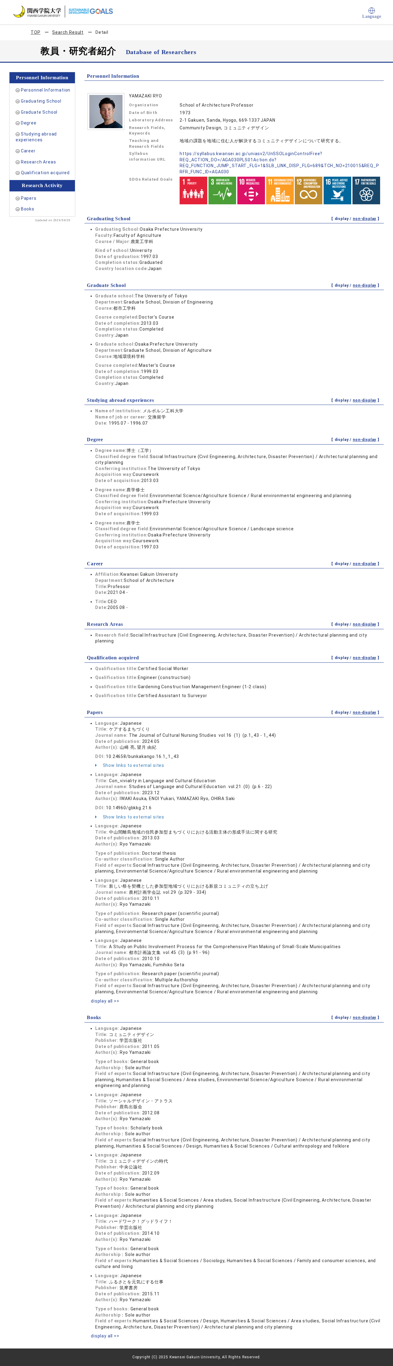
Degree (29, 122)
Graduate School (39, 112)
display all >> (105, 1001)
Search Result (68, 32)
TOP (36, 32)
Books (27, 208)
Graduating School (41, 101)
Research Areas (38, 161)
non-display (364, 219)
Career (28, 150)
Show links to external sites (133, 765)
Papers (29, 198)
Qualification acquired (45, 172)
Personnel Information (46, 90)
